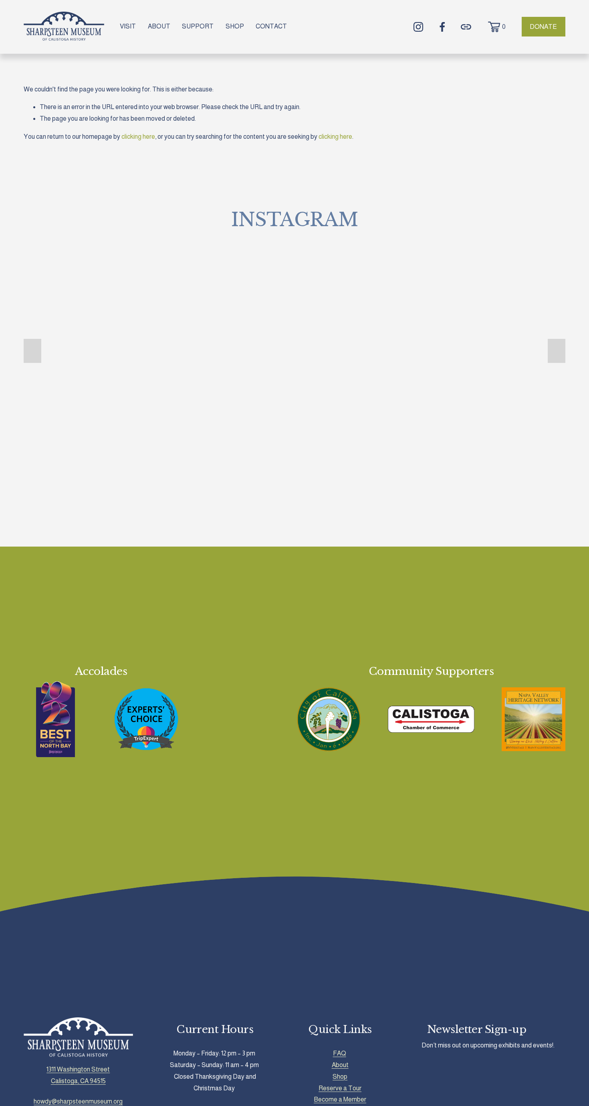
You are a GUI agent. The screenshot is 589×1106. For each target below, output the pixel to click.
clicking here (138, 136)
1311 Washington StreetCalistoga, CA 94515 (78, 1075)
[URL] (466, 27)
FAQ (339, 1053)
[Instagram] (418, 27)
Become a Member (340, 1099)
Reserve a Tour (340, 1088)
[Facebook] (442, 27)
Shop (340, 1076)
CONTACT (271, 26)
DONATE (543, 26)
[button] (32, 351)
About (340, 1064)
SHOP (235, 26)
